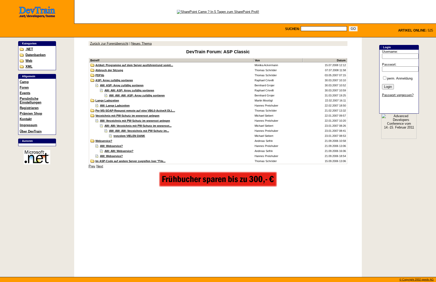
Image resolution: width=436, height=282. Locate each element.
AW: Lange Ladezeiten (115, 105)
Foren (24, 87)
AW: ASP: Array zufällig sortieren (122, 85)
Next (99, 166)
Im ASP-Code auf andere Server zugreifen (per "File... (130, 161)
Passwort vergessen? (398, 95)
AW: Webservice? (111, 145)
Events (25, 93)
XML (29, 66)
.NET (29, 49)
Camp (24, 82)
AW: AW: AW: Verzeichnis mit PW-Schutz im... (139, 130)
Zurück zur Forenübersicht (109, 43)
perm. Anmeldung (400, 78)
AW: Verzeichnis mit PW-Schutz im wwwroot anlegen (135, 120)
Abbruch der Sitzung (109, 70)
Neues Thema (141, 43)
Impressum (28, 125)
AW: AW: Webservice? (118, 150)
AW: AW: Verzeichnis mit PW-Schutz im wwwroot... (138, 125)
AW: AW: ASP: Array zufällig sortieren (129, 90)
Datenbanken (35, 55)
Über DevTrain (31, 131)
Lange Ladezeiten (107, 100)
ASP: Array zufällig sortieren (114, 80)
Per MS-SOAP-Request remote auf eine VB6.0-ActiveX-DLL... (135, 110)
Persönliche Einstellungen (30, 100)
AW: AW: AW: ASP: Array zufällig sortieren (137, 95)
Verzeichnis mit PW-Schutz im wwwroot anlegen (127, 115)
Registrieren (29, 108)
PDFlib (99, 75)
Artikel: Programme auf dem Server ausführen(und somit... (134, 65)
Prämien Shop (31, 113)
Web (28, 61)
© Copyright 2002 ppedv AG (416, 279)
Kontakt (26, 119)
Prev (92, 166)
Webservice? (103, 140)
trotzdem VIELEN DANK (129, 135)
